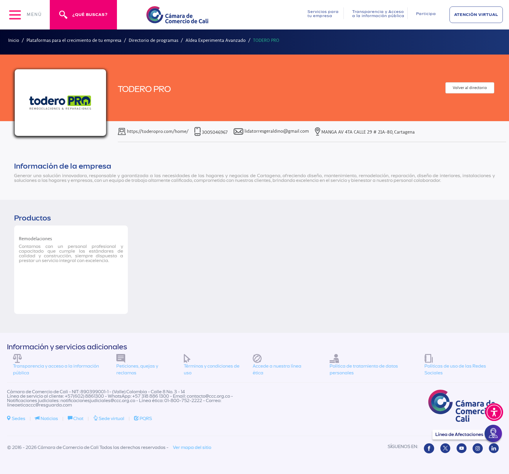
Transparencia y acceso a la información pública (56, 369)
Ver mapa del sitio (192, 447)
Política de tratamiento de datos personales (364, 369)
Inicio (13, 40)
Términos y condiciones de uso (211, 369)
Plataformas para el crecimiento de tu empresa (74, 40)
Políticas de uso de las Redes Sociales (455, 369)
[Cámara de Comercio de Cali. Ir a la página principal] (177, 19)
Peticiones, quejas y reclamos (137, 369)
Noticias (49, 419)
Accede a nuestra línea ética (277, 369)
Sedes (18, 419)
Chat (77, 419)
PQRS (145, 419)
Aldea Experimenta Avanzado (216, 40)
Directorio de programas (153, 40)
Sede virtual (111, 419)
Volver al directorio (470, 87)
